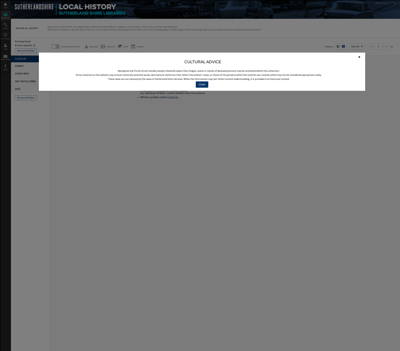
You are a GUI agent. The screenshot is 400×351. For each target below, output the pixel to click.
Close (202, 84)
